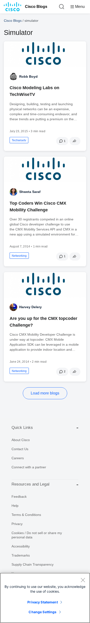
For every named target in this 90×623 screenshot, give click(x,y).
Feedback (19, 496)
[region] (45, 598)
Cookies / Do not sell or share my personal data (37, 535)
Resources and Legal (30, 484)
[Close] (82, 580)
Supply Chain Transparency (33, 564)
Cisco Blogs (36, 7)
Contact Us (20, 449)
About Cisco (21, 440)
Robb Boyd (28, 76)
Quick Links (22, 427)
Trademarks (21, 555)
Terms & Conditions (26, 515)
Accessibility (21, 546)
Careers (18, 458)
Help (15, 506)
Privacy (17, 524)
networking (19, 255)
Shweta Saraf (30, 192)
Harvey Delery (30, 307)
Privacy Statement (42, 602)
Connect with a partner (29, 467)
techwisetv (19, 140)
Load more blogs (45, 393)
